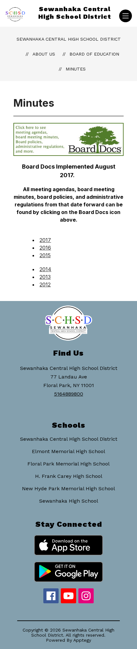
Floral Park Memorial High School (68, 464)
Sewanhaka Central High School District (69, 39)
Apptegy (82, 640)
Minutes (76, 68)
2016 (45, 247)
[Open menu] (125, 16)
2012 (45, 284)
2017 (45, 240)
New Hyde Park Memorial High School (68, 488)
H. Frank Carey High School (68, 476)
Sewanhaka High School (68, 501)
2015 (45, 255)
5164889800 (68, 394)
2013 (45, 277)
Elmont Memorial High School (68, 451)
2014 (45, 269)
